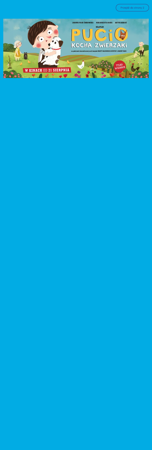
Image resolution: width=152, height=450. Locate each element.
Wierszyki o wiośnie (77, 61)
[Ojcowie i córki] (22, 298)
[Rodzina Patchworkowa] (94, 346)
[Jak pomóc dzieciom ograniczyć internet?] (58, 203)
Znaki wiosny (49, 364)
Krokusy (119, 364)
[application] (76, 150)
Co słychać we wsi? (126, 316)
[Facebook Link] (133, 32)
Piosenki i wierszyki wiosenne (65, 42)
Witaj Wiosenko (15, 269)
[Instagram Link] (126, 32)
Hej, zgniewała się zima (128, 221)
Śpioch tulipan (86, 269)
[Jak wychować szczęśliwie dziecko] (130, 250)
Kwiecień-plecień (15, 103)
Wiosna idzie (49, 316)
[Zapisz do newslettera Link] (140, 32)
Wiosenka (83, 316)
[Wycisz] (113, 173)
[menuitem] (23, 61)
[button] (76, 150)
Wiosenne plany (51, 269)
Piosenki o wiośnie (53, 61)
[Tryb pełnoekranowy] (118, 173)
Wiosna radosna (15, 221)
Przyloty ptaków (124, 103)
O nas (48, 438)
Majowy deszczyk (16, 364)
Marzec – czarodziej (90, 221)
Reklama (115, 32)
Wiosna (46, 103)
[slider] (73, 173)
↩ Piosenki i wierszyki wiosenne (23, 61)
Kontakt (102, 32)
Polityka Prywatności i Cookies (88, 438)
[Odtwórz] (33, 173)
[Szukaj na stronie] (48, 33)
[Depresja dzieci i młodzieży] (94, 85)
